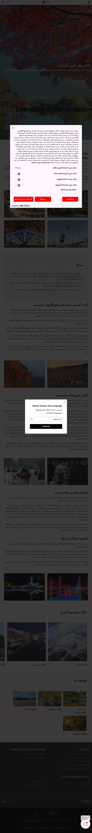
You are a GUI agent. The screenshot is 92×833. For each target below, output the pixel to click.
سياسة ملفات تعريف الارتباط (41, 162)
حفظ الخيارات (70, 199)
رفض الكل (43, 199)
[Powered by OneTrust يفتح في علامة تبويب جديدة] (20, 206)
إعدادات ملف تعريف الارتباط (68, 189)
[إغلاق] (13, 128)
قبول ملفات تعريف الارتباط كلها (23, 199)
